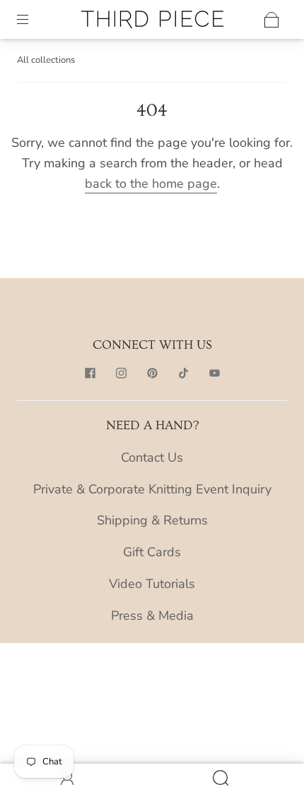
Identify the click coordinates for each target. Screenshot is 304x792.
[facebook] (89, 373)
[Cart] (271, 19)
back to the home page (151, 183)
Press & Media (152, 615)
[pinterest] (152, 373)
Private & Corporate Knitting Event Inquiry (152, 489)
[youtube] (214, 373)
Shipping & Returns (152, 520)
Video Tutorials (152, 583)
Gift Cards (152, 552)
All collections (46, 60)
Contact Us (152, 457)
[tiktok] (183, 373)
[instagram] (120, 373)
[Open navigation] (32, 19)
